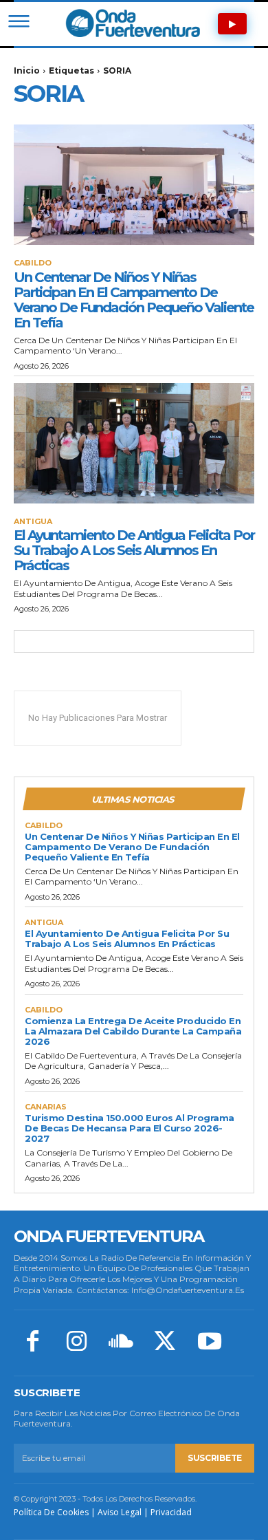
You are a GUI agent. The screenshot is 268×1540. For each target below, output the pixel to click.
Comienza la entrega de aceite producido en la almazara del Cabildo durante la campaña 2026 (133, 1031)
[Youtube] (209, 1342)
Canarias (46, 1107)
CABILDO (33, 263)
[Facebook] (32, 1342)
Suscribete (215, 1458)
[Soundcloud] (120, 1342)
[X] (164, 1342)
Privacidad (171, 1512)
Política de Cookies (51, 1512)
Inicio (27, 70)
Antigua (33, 521)
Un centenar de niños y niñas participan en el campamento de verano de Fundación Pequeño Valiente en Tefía (134, 300)
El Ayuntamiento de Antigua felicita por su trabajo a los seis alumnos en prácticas (134, 550)
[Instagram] (76, 1342)
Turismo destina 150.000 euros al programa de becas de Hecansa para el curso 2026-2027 (129, 1128)
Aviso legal (120, 1512)
